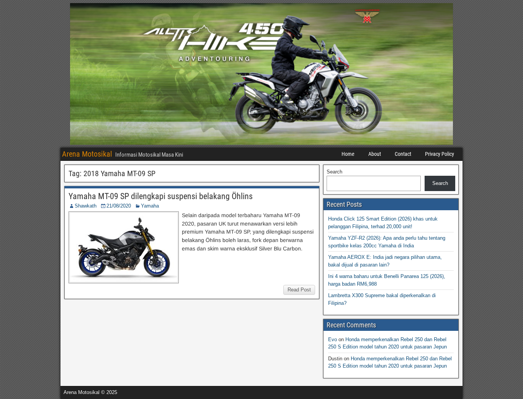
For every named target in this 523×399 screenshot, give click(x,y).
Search (334, 172)
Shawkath (85, 206)
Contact (403, 154)
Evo (332, 339)
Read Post (299, 290)
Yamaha (150, 206)
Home (348, 154)
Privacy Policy (439, 154)
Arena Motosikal (87, 154)
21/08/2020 (118, 206)
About (374, 154)
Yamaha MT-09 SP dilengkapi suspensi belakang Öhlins (161, 196)
